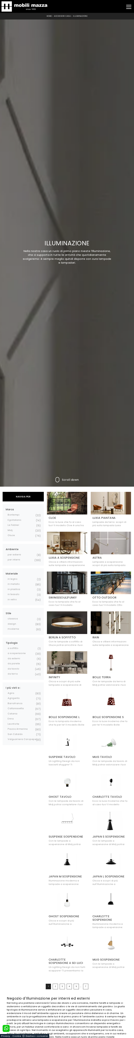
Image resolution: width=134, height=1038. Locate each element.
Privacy (5, 1036)
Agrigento (14, 698)
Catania (12, 713)
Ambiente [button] (12, 549)
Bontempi (13, 514)
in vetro (12, 599)
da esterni (14, 658)
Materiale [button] (12, 573)
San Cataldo (15, 734)
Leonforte (13, 724)
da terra (13, 673)
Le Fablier (13, 525)
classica (13, 618)
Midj (10, 530)
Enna (11, 718)
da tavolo (13, 668)
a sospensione (17, 653)
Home (49, 16)
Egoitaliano (14, 520)
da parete (14, 663)
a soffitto (13, 648)
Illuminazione (80, 16)
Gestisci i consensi (36, 1036)
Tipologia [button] (12, 643)
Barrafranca (15, 703)
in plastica (14, 589)
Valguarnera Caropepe (22, 739)
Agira (11, 693)
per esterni (14, 554)
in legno (12, 579)
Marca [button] (10, 509)
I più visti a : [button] (13, 688)
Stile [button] (8, 613)
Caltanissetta (16, 708)
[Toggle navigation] (129, 6)
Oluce (11, 535)
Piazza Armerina (18, 729)
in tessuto (13, 594)
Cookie (16, 1036)
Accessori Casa (62, 16)
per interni (14, 559)
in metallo (14, 584)
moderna (13, 629)
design (12, 623)
